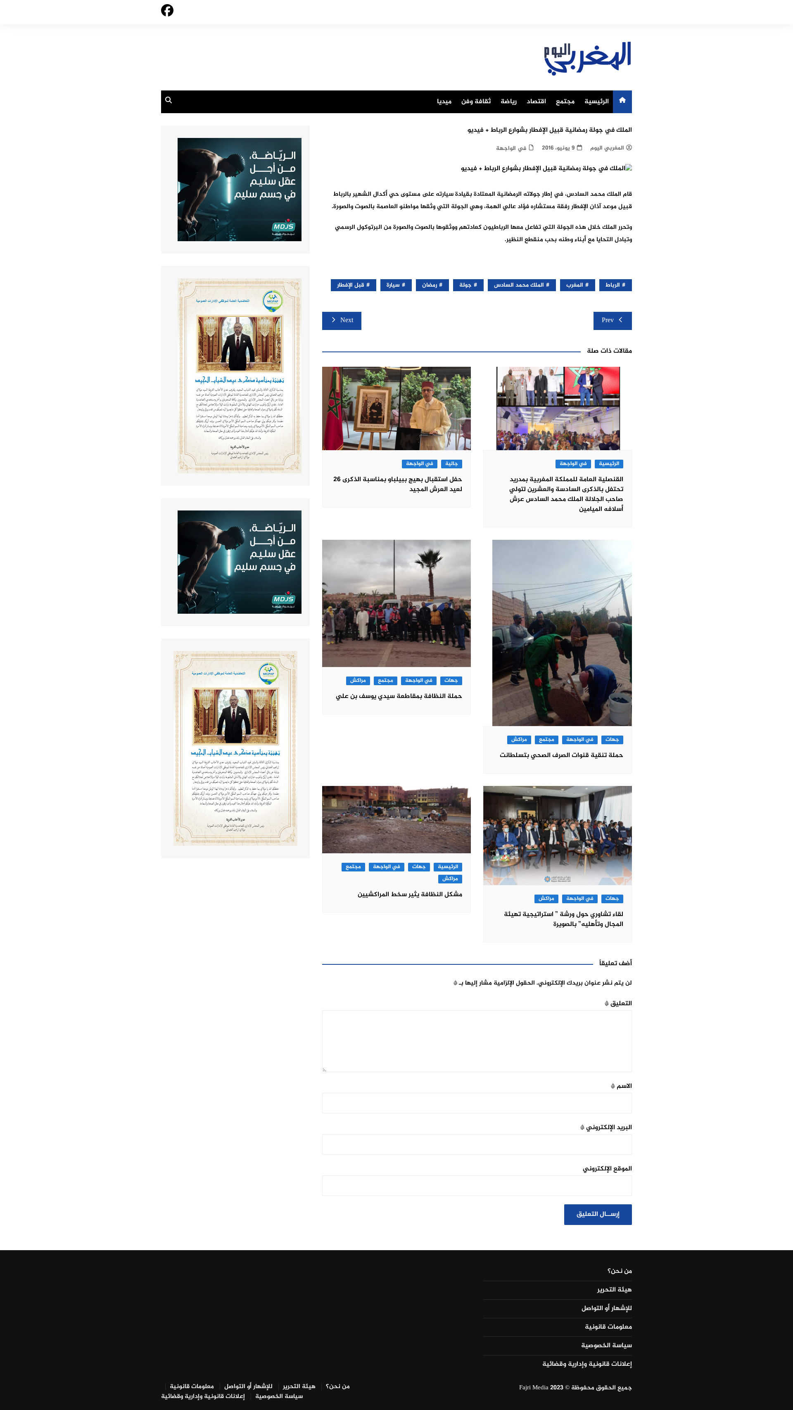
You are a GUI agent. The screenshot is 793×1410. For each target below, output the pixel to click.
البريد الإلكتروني (606, 1127)
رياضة (509, 101)
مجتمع (565, 101)
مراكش (519, 740)
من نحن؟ (620, 1272)
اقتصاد (536, 101)
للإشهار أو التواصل (607, 1309)
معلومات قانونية (608, 1327)
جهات (612, 740)
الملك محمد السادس (519, 285)
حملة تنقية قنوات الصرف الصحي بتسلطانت (561, 755)
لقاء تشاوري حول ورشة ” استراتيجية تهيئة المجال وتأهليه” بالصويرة (563, 919)
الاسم (621, 1086)
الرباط (612, 285)
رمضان (429, 285)
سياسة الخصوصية (606, 1346)
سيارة (393, 285)
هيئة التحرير (614, 1290)
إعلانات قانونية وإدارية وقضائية (587, 1365)
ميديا (444, 101)
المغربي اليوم (607, 148)
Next (346, 320)
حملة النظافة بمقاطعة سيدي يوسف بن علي (399, 696)
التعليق (618, 1003)
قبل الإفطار (350, 285)
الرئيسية (596, 101)
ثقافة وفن (476, 101)
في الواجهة (511, 148)
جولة (465, 285)
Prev (608, 320)
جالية (451, 464)
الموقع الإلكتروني (607, 1169)
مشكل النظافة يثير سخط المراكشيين (410, 894)
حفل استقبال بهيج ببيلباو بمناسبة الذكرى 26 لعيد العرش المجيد (397, 484)
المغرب (574, 285)
